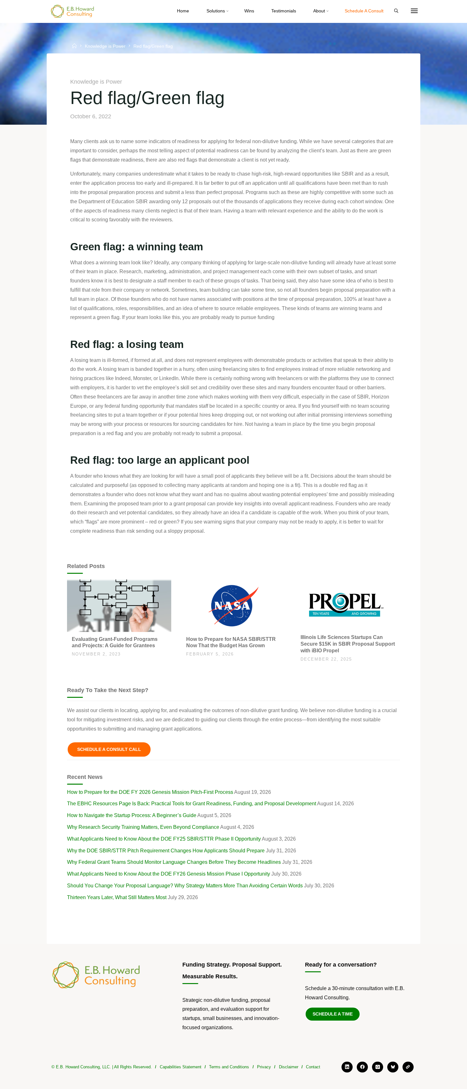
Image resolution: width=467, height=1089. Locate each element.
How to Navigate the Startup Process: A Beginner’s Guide (131, 815)
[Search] (396, 11)
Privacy (264, 1067)
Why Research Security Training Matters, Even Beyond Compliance (143, 827)
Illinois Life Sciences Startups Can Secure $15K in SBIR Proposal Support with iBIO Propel (348, 644)
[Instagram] (377, 1067)
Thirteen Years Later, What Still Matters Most (116, 897)
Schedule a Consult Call (109, 749)
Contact (313, 1067)
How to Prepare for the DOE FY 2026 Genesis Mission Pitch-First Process (150, 792)
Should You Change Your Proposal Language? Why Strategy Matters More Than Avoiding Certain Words (185, 885)
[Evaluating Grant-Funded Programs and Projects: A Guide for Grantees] (119, 605)
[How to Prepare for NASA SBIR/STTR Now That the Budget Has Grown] (233, 605)
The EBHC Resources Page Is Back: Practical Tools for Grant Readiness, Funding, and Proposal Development (191, 803)
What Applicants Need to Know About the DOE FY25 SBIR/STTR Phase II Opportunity (164, 839)
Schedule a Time (333, 1013)
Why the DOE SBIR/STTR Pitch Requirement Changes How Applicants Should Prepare (166, 850)
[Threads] (408, 1067)
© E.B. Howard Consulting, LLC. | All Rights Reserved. (101, 1067)
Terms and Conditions (229, 1067)
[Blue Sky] (392, 1067)
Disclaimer (288, 1067)
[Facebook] (362, 1067)
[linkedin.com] (347, 1067)
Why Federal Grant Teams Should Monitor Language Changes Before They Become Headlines (174, 862)
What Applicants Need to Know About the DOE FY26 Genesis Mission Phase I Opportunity (168, 874)
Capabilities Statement (180, 1067)
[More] (414, 11)
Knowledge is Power (105, 46)
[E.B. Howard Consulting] (72, 11)
